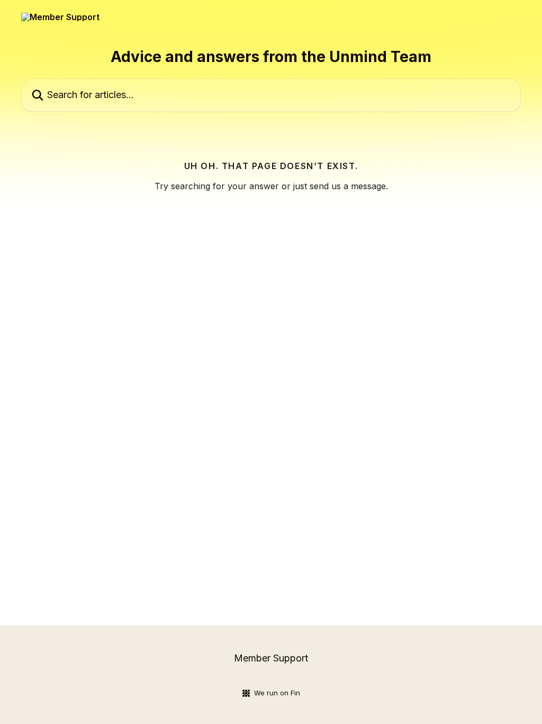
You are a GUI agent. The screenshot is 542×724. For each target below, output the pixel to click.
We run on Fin (277, 692)
